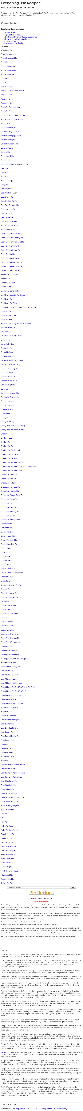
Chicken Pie (5, 442)
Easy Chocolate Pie (8, 699)
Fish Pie (4, 822)
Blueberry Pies (6, 319)
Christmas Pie (6, 524)
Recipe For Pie (6, 1052)
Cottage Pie (5, 556)
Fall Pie (3, 818)
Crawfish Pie (5, 565)
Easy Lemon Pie (7, 724)
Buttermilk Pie (6, 348)
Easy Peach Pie (7, 732)
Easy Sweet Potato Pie (10, 801)
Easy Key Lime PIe (8, 716)
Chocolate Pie (6, 503)
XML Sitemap (39, 1109)
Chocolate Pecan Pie (9, 499)
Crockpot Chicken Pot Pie (11, 585)
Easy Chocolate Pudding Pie (12, 703)
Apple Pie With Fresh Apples (12, 119)
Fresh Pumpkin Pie (8, 867)
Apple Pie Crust (7, 87)
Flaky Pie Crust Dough (9, 830)
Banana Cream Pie (8, 148)
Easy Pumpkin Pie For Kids (11, 777)
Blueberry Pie (6, 311)
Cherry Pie (5, 418)
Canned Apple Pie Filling (10, 364)
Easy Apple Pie (7, 646)
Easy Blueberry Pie (8, 663)
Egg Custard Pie (7, 810)
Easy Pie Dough (7, 752)
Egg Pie (4, 814)
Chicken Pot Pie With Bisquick (12, 462)
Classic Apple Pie (7, 532)
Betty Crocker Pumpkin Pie (11, 262)
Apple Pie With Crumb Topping (13, 115)
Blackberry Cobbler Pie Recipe (13, 295)
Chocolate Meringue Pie (10, 487)
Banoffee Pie (6, 160)
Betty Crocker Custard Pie (11, 246)
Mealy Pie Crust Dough (10, 871)
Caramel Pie (5, 389)
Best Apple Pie (7, 189)
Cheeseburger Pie (8, 401)
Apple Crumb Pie (7, 74)
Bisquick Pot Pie (7, 287)
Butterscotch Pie (7, 356)
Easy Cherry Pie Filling (9, 675)
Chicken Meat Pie (7, 438)
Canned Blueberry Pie (9, 369)
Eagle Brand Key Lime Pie (11, 634)
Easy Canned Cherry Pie (10, 667)
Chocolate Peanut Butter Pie (12, 495)
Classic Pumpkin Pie (9, 540)
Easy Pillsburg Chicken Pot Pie (13, 765)
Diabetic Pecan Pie (8, 605)
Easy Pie (4, 744)
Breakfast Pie (6, 332)
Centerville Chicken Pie (10, 397)
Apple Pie (4, 78)
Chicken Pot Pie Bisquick (10, 450)
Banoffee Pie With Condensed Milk (14, 164)
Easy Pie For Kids (7, 757)
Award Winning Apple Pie (11, 136)
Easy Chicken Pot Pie (9, 679)
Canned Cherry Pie (8, 373)
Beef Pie (4, 172)
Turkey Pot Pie (6, 883)
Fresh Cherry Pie (7, 859)
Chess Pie (5, 434)
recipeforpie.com (22, 1109)
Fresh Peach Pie (7, 863)
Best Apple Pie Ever (9, 193)
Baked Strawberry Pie (9, 144)
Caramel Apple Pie (8, 385)
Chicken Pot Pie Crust (9, 454)
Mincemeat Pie (7, 875)
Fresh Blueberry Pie (8, 846)
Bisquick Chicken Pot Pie (10, 270)
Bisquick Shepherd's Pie (10, 291)
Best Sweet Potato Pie (10, 226)
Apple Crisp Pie (7, 62)
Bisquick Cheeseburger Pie (11, 266)
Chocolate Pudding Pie (10, 511)
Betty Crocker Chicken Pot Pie (13, 242)
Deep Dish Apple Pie (9, 593)
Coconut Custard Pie (9, 544)
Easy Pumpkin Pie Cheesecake (13, 773)
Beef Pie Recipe (7, 181)
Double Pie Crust (7, 626)
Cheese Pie (5, 413)
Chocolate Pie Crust (9, 507)
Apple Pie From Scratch (10, 107)
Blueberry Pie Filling (8, 315)
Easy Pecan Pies (7, 740)
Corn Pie (4, 552)
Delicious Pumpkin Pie (9, 597)
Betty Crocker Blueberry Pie (12, 238)
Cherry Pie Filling (7, 422)
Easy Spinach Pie (7, 789)
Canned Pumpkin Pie (9, 381)
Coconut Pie (6, 548)
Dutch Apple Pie (7, 630)
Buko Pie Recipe (7, 344)
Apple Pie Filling (7, 103)
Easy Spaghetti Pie (8, 785)
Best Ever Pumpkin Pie (10, 205)
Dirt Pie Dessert (7, 622)
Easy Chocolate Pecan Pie (11, 695)
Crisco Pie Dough (7, 581)
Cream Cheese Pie (8, 569)
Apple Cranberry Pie (9, 58)
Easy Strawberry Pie (9, 793)
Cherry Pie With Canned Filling (13, 426)
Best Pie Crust (6, 213)
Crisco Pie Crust (7, 577)
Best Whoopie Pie (8, 230)
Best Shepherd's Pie (9, 221)
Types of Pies (10, 41)
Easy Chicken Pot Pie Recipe (12, 683)
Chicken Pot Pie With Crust (11, 471)
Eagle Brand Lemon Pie (10, 638)
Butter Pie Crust (7, 352)
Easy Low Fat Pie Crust (10, 728)
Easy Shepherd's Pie (9, 781)
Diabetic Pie (5, 609)
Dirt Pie (3, 618)
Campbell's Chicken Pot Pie (12, 360)
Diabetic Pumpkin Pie (9, 614)
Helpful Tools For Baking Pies (16, 39)
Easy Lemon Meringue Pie (11, 720)
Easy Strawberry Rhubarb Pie (12, 797)
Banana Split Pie (7, 156)
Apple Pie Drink (7, 95)
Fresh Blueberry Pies (9, 855)
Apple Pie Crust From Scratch (12, 91)
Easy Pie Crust (6, 748)
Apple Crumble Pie (8, 66)
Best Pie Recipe (7, 217)
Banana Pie (5, 152)
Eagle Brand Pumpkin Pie (11, 642)
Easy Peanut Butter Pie (10, 736)
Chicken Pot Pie (7, 446)
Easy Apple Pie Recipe (10, 654)
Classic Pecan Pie (8, 536)
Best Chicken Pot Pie (9, 201)
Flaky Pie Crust (7, 826)
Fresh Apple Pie (7, 842)
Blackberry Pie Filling (9, 303)
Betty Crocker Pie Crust (10, 258)
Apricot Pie (5, 123)
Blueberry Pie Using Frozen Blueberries (16, 324)
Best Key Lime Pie (8, 209)
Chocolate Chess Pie (9, 475)
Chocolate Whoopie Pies (11, 520)
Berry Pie (4, 185)
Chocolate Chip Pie (8, 479)
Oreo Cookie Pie (7, 879)
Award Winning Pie (8, 140)
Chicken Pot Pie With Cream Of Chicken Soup (19, 467)
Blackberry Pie (6, 299)
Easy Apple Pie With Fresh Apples (14, 659)
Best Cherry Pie (7, 197)
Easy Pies (4, 761)
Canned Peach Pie (8, 377)
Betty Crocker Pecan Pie (10, 250)
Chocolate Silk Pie (8, 516)
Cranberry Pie (6, 560)
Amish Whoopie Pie (8, 54)
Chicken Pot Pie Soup (9, 458)
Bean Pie (4, 168)
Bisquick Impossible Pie (10, 275)
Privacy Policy (61, 1109)
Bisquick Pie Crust (8, 283)
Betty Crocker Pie (8, 254)
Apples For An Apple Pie (14, 35)
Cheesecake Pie (7, 409)
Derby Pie (5, 601)
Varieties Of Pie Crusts (14, 43)
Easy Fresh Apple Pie (9, 708)
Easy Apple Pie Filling (9, 650)
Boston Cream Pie (8, 328)
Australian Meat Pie (8, 128)
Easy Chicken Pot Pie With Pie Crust (15, 691)
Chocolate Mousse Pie (10, 491)
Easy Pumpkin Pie (8, 769)
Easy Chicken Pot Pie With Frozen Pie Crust (18, 687)
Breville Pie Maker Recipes (11, 336)
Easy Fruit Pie (6, 712)
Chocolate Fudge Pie (9, 483)
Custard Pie (5, 589)
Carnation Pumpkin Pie (10, 393)
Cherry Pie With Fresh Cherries (13, 430)
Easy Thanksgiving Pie (10, 806)
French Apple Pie (7, 834)
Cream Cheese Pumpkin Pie (12, 573)
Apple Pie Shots (7, 111)
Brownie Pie (5, 340)
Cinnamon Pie (6, 528)
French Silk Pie (6, 838)
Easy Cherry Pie (7, 671)
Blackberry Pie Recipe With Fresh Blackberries (19, 307)
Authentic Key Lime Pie (10, 132)
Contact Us (50, 1109)
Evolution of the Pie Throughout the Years (21, 37)
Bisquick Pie (5, 279)
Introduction (10, 33)
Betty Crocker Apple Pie (10, 234)
